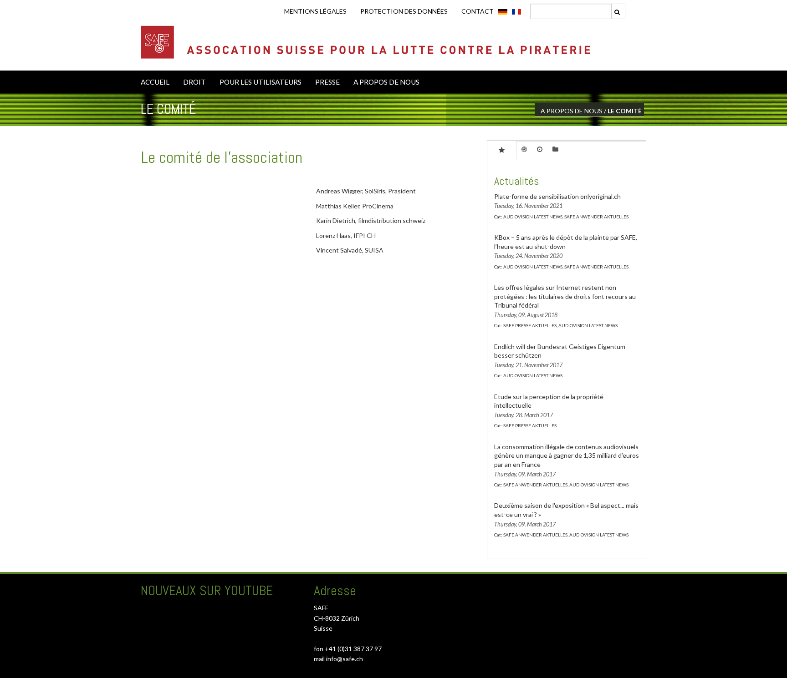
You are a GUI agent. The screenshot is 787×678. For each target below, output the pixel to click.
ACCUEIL (155, 82)
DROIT (194, 82)
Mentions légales (315, 11)
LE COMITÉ (625, 111)
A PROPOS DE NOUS (386, 82)
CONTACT (477, 11)
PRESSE (327, 82)
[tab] (501, 150)
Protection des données (404, 11)
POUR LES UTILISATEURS (261, 82)
